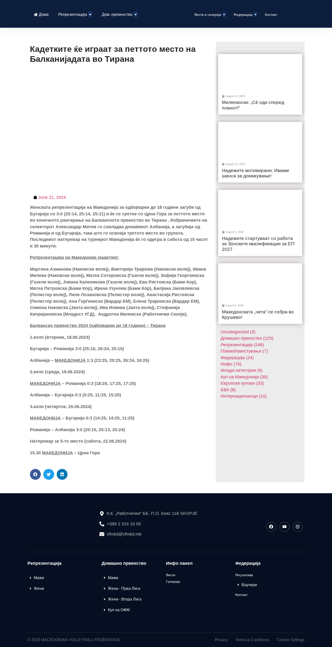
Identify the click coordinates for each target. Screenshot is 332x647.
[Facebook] (271, 527)
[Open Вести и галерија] (224, 14)
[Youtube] (284, 527)
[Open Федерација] (255, 14)
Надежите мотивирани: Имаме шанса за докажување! (255, 173)
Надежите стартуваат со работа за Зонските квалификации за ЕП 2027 (258, 244)
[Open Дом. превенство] (136, 15)
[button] (35, 474)
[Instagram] (298, 527)
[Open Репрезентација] (90, 15)
